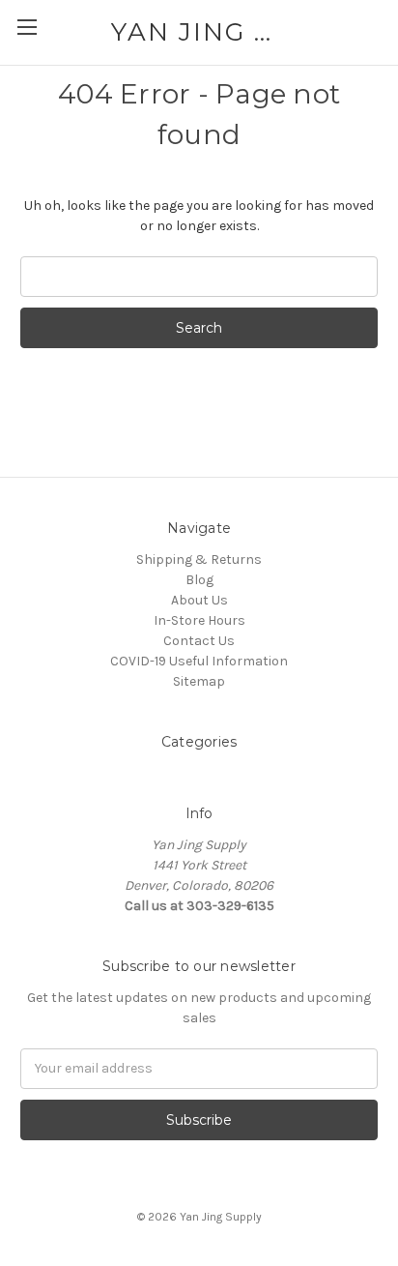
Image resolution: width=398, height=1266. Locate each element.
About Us (199, 600)
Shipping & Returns (199, 559)
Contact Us (199, 641)
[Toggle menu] (26, 26)
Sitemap (199, 681)
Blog (199, 580)
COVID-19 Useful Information (199, 661)
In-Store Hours (199, 620)
